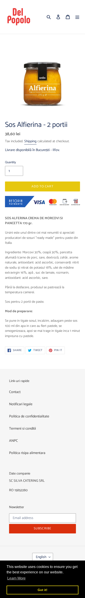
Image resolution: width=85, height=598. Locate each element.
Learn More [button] (16, 578)
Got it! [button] (42, 590)
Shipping (30, 141)
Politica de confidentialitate (29, 416)
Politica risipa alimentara (27, 453)
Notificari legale (20, 404)
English (41, 557)
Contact (15, 392)
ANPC (13, 441)
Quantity (10, 162)
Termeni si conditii (22, 429)
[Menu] (77, 17)
